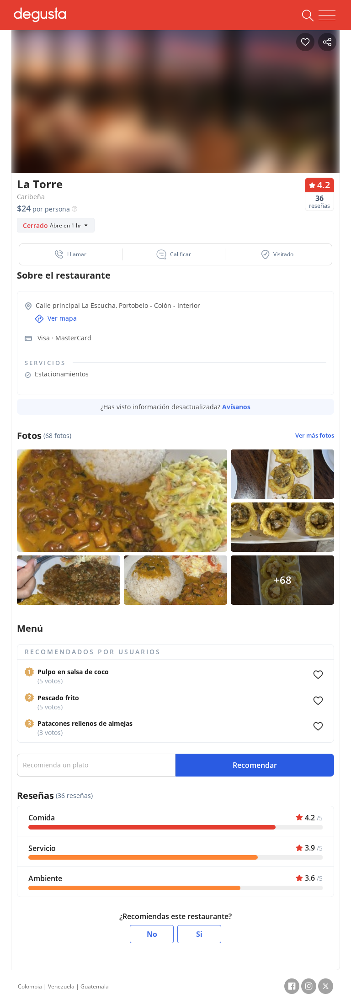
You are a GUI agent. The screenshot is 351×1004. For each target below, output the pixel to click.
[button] (70, 254)
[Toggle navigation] (327, 15)
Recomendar (255, 765)
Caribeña (31, 196)
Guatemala (94, 986)
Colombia (30, 986)
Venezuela (61, 986)
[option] (175, 111)
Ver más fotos (314, 435)
